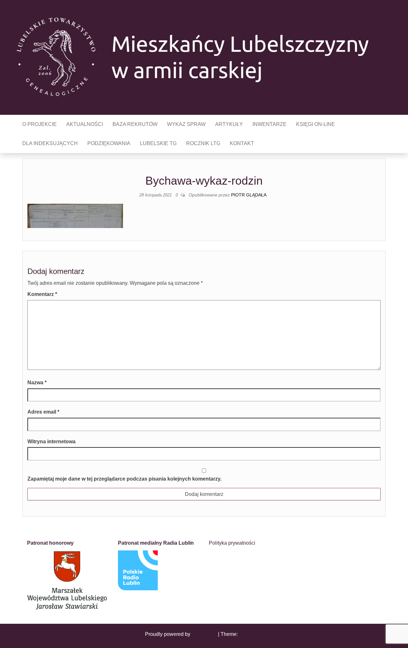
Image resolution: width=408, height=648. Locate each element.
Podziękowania (108, 143)
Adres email (43, 412)
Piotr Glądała (248, 194)
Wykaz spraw (186, 124)
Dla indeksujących (50, 143)
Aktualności (84, 124)
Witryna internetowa (51, 441)
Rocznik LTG (203, 143)
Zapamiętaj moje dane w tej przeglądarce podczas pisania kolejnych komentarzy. (124, 479)
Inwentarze (269, 124)
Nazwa (37, 382)
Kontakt (242, 143)
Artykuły (229, 124)
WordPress (204, 634)
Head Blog (251, 634)
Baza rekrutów (135, 124)
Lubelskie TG (158, 143)
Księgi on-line (315, 124)
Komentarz (42, 294)
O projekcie (39, 124)
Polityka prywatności (232, 543)
